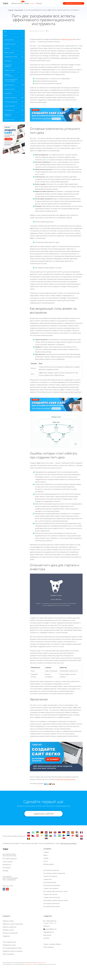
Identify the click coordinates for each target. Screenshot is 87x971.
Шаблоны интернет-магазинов (13, 924)
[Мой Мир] (50, 783)
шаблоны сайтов (66, 39)
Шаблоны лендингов (9, 927)
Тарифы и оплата (9, 70)
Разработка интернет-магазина (12, 951)
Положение (28, 964)
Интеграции (8, 61)
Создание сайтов (9, 89)
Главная (10, 10)
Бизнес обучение (9, 106)
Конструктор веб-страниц (52, 906)
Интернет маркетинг (10, 97)
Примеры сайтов (8, 930)
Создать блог (48, 879)
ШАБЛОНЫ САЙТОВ (43, 813)
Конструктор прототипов (51, 903)
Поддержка (6, 936)
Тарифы (26, 3)
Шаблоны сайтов (17, 3)
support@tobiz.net (50, 929)
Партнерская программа (68, 843)
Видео (45, 855)
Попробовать (73, 3)
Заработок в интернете (8, 114)
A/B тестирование (8, 954)
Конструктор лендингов (51, 870)
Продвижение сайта (9, 945)
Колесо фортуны (49, 947)
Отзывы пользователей (10, 933)
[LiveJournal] (52, 783)
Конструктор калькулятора (52, 885)
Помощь (39, 3)
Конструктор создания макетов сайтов (56, 900)
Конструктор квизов (50, 882)
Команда (5, 871)
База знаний (19, 10)
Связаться (47, 926)
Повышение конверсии (8, 65)
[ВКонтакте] (45, 783)
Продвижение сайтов (10, 56)
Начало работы (9, 39)
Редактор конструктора (8, 75)
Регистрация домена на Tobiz (12, 948)
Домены (6, 48)
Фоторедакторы (9, 110)
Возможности (7, 865)
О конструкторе (8, 862)
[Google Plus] (54, 783)
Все (5, 31)
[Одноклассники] (49, 783)
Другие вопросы (9, 85)
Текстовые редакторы (10, 102)
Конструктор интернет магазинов (54, 873)
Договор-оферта (49, 864)
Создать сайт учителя (50, 894)
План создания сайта (9, 942)
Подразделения (49, 932)
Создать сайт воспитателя (52, 897)
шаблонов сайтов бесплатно (66, 779)
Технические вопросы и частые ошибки (11, 80)
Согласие (34, 964)
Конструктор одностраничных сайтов (55, 891)
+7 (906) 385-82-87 (50, 921)
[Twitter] (47, 783)
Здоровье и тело (9, 119)
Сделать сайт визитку (50, 876)
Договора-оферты (41, 962)
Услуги (32, 3)
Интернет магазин (9, 44)
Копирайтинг (8, 93)
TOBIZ (5, 3)
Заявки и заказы (9, 52)
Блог (5, 35)
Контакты (46, 938)
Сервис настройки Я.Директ (52, 944)
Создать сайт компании (51, 888)
